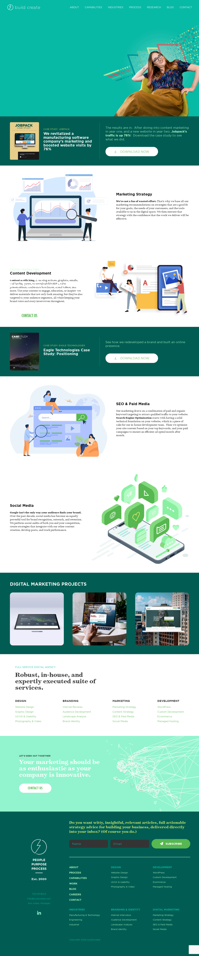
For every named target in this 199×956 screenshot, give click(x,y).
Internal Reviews (72, 707)
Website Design (24, 707)
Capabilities (93, 7)
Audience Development (77, 711)
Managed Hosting (168, 721)
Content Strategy (123, 711)
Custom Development (170, 711)
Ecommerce (164, 716)
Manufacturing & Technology (84, 915)
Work (73, 883)
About (74, 7)
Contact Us (29, 315)
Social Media (120, 721)
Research (154, 7)
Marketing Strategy (124, 707)
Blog (170, 7)
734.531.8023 (39, 894)
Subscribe (173, 844)
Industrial (74, 924)
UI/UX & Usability (25, 716)
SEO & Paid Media (123, 716)
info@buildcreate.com (39, 898)
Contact (186, 7)
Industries (115, 7)
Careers (75, 894)
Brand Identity (71, 721)
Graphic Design (24, 711)
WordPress (164, 707)
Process (135, 7)
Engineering (75, 919)
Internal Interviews (121, 915)
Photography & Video (28, 721)
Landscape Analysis (74, 716)
